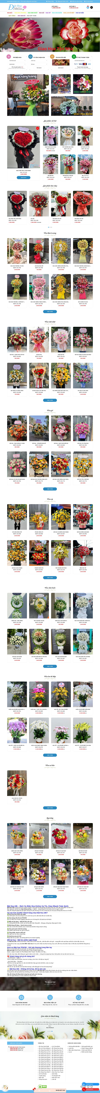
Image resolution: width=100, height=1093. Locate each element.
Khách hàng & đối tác (87, 1048)
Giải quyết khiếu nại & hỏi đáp (90, 1046)
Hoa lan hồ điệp (68, 12)
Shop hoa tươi (43, 1079)
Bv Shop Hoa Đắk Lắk (45, 1061)
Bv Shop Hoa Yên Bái (58, 1070)
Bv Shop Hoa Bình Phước (46, 1066)
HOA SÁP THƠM (31, 15)
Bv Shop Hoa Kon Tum (58, 1050)
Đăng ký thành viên (62, 1)
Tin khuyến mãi (56, 1075)
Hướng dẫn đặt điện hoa (75, 1046)
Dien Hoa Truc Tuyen (58, 1072)
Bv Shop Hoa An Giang (45, 1070)
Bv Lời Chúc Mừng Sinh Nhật (47, 1048)
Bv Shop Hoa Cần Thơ (58, 1063)
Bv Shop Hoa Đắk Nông (58, 1059)
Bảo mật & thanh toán (75, 1050)
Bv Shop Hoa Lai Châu (45, 1052)
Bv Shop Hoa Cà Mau (45, 1064)
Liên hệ (54, 1079)
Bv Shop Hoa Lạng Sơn (58, 1055)
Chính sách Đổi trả (87, 1050)
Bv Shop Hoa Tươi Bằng (46, 1063)
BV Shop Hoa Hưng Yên (58, 1048)
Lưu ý (70, 1052)
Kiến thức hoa (56, 1077)
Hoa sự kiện (80, 12)
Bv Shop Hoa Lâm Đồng (58, 1052)
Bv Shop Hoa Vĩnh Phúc (45, 1072)
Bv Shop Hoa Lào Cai (45, 1055)
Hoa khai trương (20, 12)
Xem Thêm (50, 311)
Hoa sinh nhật (33, 12)
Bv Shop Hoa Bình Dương (59, 1066)
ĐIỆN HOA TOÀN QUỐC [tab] (16, 1043)
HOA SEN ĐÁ (21, 15)
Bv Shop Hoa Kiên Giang (46, 1050)
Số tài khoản (89, 1)
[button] (3, 34)
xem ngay (61, 67)
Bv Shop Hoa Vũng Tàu (45, 1068)
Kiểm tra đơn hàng (77, 1)
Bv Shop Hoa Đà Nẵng (58, 1061)
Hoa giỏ (41, 12)
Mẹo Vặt (41, 1077)
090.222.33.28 (74, 7)
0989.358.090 (56, 7)
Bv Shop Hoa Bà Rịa (57, 1068)
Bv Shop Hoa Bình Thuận (59, 1064)
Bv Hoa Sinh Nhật (44, 1046)
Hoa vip (48, 12)
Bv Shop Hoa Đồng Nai (45, 1059)
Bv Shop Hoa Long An (58, 1053)
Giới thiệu (54, 1074)
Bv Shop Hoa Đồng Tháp (59, 1057)
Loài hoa (71, 1048)
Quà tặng (12, 15)
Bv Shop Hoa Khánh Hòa (46, 1057)
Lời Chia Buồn (56, 1046)
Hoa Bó (9, 12)
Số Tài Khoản (43, 1074)
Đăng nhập (50, 1)
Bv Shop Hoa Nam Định (45, 1053)
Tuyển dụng (42, 1075)
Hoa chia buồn (57, 12)
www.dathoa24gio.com (13, 1)
